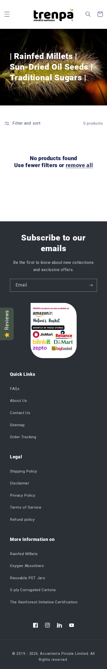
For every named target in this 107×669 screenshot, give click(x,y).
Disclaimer (19, 483)
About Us (18, 400)
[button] (7, 14)
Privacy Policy (22, 495)
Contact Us (20, 413)
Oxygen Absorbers (27, 566)
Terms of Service (26, 507)
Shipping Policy (23, 471)
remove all (79, 165)
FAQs (15, 388)
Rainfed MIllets (24, 554)
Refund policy (22, 519)
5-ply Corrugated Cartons (33, 590)
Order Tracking (23, 437)
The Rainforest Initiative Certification (44, 602)
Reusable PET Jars (27, 578)
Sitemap (17, 425)
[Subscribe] (91, 285)
